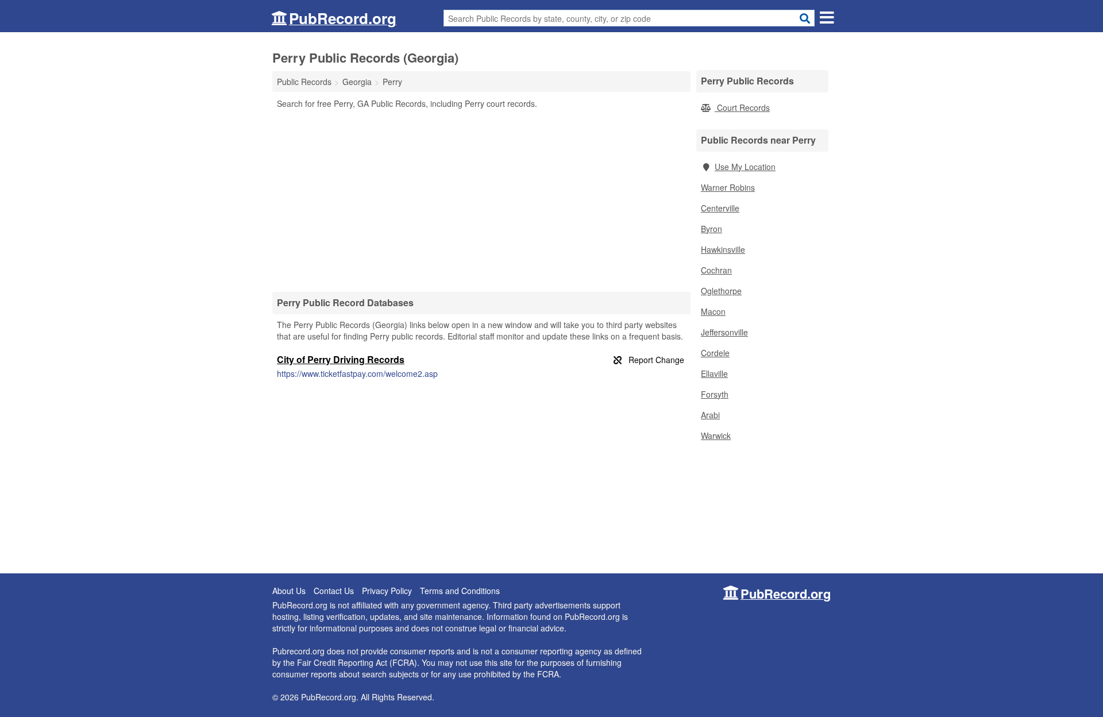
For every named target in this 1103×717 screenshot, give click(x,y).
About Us (289, 590)
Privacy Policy (387, 590)
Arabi (710, 415)
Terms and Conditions (460, 590)
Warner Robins (728, 187)
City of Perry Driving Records (340, 359)
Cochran (716, 270)
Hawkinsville (723, 249)
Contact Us (334, 590)
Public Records (304, 81)
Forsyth (714, 394)
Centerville (720, 208)
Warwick (716, 435)
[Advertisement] (481, 199)
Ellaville (714, 373)
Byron (711, 228)
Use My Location (745, 166)
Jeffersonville (724, 332)
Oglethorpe (721, 290)
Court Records (742, 107)
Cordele (715, 352)
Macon (713, 311)
